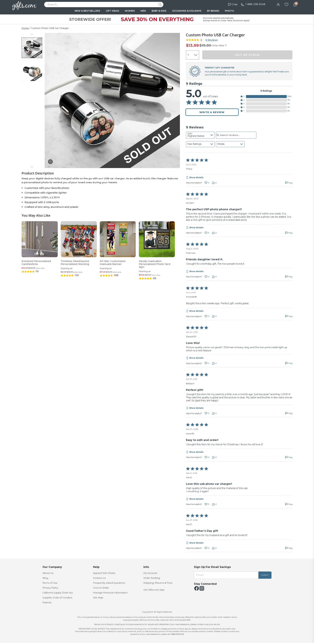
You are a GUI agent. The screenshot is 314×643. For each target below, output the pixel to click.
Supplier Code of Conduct (57, 597)
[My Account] (278, 4)
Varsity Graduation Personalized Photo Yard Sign (154, 263)
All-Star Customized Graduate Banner (112, 262)
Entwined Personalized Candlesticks (36, 262)
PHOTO (229, 10)
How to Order (101, 587)
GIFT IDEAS (112, 10)
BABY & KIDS (159, 10)
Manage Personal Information (110, 592)
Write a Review (212, 112)
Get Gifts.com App (154, 589)
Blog (45, 577)
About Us (48, 573)
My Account (150, 573)
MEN (143, 10)
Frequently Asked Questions (109, 582)
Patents (47, 602)
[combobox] (200, 135)
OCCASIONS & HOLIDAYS (186, 10)
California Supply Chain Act (58, 592)
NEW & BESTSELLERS (87, 10)
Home (25, 28)
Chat (234, 4)
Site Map (98, 597)
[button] (266, 96)
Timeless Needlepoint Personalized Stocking (75, 262)
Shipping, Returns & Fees (157, 582)
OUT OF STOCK (247, 55)
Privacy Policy (50, 587)
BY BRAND (213, 10)
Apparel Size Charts (104, 573)
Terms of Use (50, 582)
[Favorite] (286, 4)
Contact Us (99, 577)
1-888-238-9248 (255, 4)
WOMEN (130, 10)
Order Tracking (151, 577)
